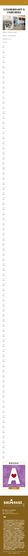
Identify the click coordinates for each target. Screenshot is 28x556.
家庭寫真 (20, 539)
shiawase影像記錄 (17, 525)
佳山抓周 (14, 532)
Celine (6, 42)
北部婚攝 (11, 534)
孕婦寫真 (15, 537)
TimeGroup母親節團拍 (16, 530)
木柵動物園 (9, 547)
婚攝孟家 (11, 535)
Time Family (7, 527)
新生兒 (12, 546)
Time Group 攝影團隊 (13, 529)
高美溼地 (13, 549)
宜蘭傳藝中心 (9, 539)
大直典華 (16, 534)
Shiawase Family (19, 522)
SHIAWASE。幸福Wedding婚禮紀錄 (14, 524)
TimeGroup (14, 527)
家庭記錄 (6, 540)
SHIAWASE (20, 551)
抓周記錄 (14, 544)
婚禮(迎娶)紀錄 (18, 535)
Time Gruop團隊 (7, 532)
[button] (14, 488)
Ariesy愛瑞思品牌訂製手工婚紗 (11, 520)
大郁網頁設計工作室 (16, 553)
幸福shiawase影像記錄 (11, 541)
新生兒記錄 (17, 546)
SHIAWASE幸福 (8, 525)
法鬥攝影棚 (15, 547)
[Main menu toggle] (25, 2)
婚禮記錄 (9, 537)
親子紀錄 (8, 549)
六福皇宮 (20, 532)
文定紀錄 (20, 544)
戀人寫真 (9, 544)
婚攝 (7, 535)
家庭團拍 (15, 539)
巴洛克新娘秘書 (13, 540)
